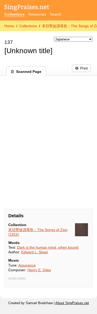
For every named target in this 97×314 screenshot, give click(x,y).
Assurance (27, 265)
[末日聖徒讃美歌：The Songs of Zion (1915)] (81, 229)
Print (84, 68)
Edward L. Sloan (34, 252)
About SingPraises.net (72, 303)
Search (56, 14)
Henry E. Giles (39, 270)
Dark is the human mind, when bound (47, 247)
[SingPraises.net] (26, 8)
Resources (37, 14)
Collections (14, 14)
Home (9, 26)
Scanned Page (28, 71)
